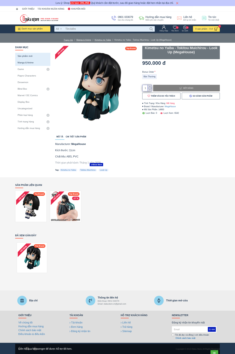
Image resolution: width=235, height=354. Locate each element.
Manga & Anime (83, 40)
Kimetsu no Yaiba (103, 40)
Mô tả (59, 136)
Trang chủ (68, 40)
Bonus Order (148, 72)
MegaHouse (170, 106)
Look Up (103, 170)
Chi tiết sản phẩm (76, 136)
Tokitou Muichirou (88, 170)
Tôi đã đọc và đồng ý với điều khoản (192, 336)
